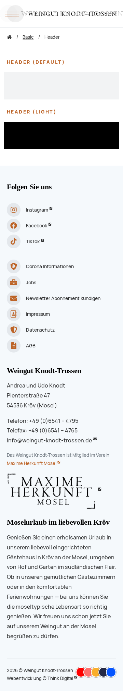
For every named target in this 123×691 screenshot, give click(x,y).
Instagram (37, 210)
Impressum (38, 314)
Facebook (36, 226)
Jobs (31, 282)
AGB (31, 346)
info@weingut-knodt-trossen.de (49, 440)
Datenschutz (40, 330)
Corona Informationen (50, 266)
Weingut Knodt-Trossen (44, 370)
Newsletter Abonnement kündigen (63, 298)
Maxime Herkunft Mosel (31, 463)
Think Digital (60, 678)
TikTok (33, 241)
